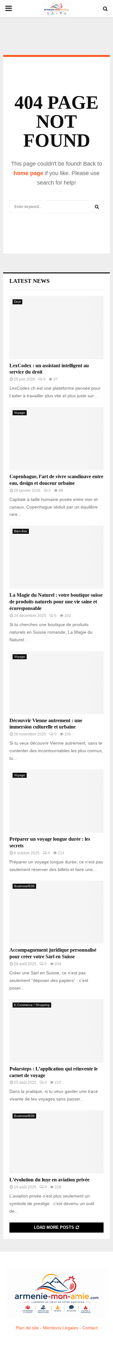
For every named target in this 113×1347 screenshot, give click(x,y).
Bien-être (20, 531)
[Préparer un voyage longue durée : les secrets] (56, 801)
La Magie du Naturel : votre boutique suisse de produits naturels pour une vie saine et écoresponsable (56, 601)
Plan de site (27, 1327)
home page (28, 173)
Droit (17, 301)
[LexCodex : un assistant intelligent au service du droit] (56, 327)
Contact (90, 1327)
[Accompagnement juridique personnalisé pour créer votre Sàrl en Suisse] (56, 912)
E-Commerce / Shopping (32, 1005)
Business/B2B (24, 886)
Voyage (19, 412)
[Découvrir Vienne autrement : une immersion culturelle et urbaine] (56, 682)
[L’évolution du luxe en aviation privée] (56, 1141)
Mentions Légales (60, 1327)
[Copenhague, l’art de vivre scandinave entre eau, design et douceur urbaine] (56, 438)
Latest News (29, 281)
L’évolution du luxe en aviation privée (49, 1179)
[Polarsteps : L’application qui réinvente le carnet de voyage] (56, 1031)
